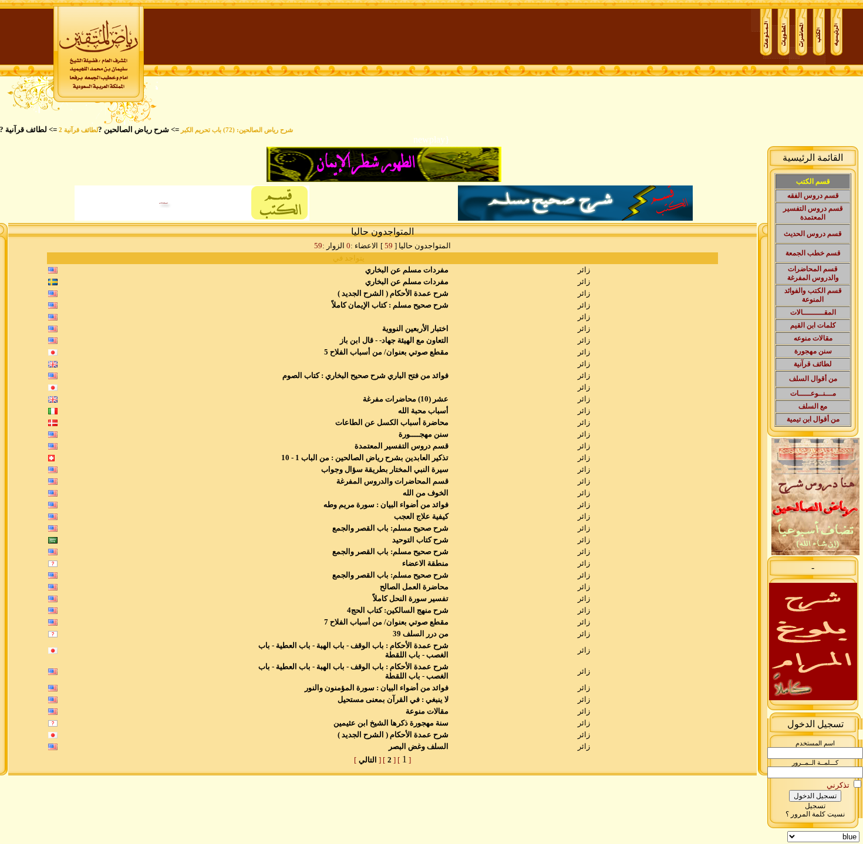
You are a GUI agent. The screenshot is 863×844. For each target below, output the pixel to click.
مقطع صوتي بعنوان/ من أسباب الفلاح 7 (386, 621)
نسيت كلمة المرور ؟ (815, 814)
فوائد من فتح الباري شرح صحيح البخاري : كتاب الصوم (365, 375)
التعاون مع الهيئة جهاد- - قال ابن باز (394, 340)
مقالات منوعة (427, 711)
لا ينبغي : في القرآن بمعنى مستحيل (393, 699)
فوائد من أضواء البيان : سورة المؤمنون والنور (377, 687)
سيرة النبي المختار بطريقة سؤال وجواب (385, 469)
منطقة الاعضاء (425, 563)
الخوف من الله (426, 492)
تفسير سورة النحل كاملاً (411, 598)
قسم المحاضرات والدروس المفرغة (392, 481)
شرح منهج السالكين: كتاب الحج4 (398, 610)
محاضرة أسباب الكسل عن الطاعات (392, 422)
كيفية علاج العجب (421, 516)
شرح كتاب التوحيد (420, 539)
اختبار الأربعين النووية (415, 328)
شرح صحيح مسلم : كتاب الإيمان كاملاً (390, 305)
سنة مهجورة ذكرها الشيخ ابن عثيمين (391, 722)
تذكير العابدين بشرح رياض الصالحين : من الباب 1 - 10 (365, 457)
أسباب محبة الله (423, 410)
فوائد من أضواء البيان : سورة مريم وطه (386, 504)
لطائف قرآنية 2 (92, 130)
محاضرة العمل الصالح (414, 586)
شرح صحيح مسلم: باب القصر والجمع (390, 528)
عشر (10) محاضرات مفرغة (406, 398)
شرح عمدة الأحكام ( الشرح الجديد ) (393, 293)
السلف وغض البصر (419, 746)
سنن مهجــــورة (424, 434)
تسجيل (815, 806)
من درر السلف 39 (421, 633)
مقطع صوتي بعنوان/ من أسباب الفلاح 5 (386, 351)
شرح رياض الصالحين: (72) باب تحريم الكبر (251, 130)
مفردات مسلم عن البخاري (407, 269)
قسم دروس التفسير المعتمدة (402, 445)
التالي (368, 759)
